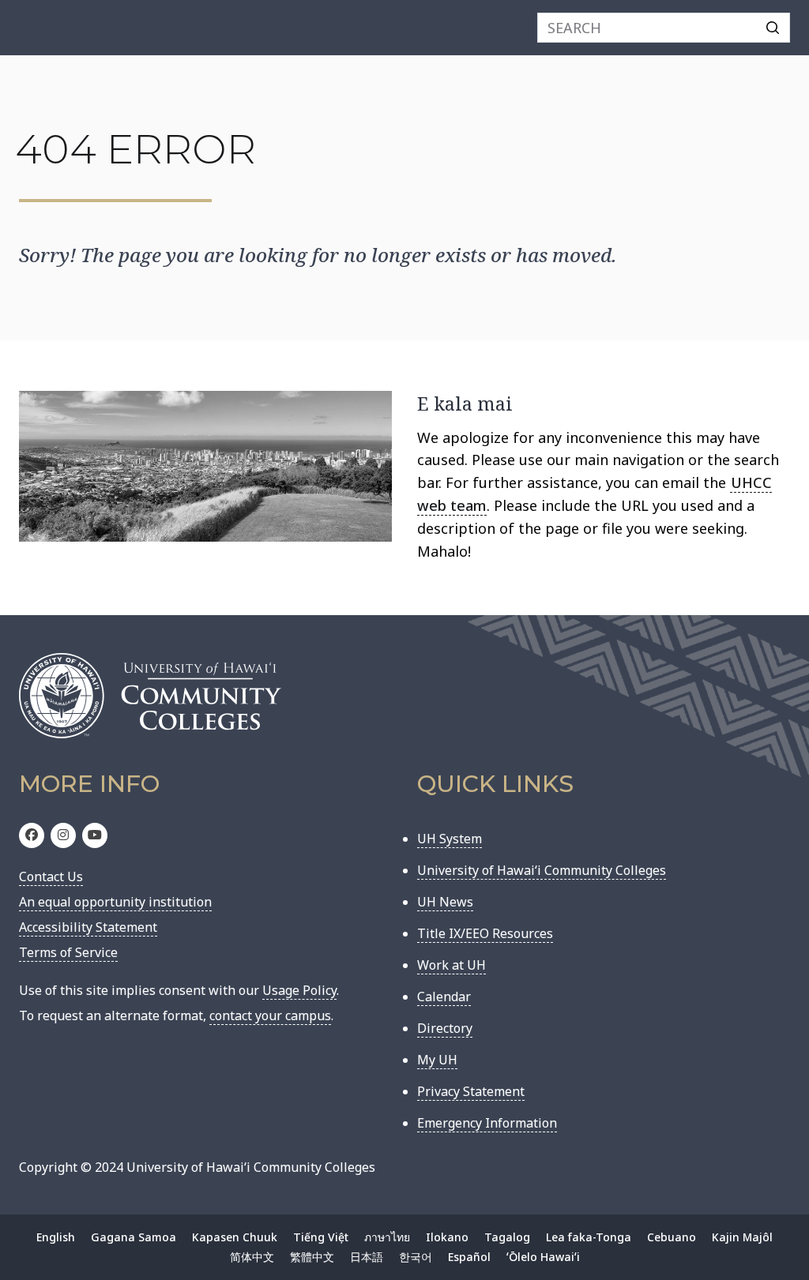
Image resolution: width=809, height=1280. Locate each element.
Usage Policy (299, 990)
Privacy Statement (471, 1091)
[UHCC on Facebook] (31, 835)
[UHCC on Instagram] (63, 835)
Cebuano (671, 1236)
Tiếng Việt (320, 1236)
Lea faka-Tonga (588, 1236)
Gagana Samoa (133, 1236)
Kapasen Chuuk (234, 1236)
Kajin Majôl (742, 1236)
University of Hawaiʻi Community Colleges (541, 870)
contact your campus (270, 1015)
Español (469, 1256)
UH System (449, 838)
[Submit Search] (772, 28)
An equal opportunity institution (115, 901)
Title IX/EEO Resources (485, 933)
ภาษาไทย (387, 1236)
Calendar (444, 996)
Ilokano (447, 1236)
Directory (444, 1028)
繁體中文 (312, 1256)
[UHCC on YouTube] (94, 835)
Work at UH (451, 965)
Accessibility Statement (88, 927)
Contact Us (51, 876)
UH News (445, 901)
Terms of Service (68, 952)
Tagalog (507, 1236)
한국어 (415, 1256)
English (55, 1236)
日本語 (366, 1256)
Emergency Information (487, 1123)
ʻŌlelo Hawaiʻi (543, 1256)
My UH (437, 1059)
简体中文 (252, 1256)
